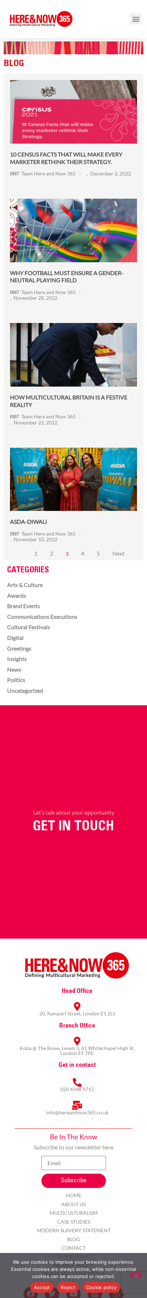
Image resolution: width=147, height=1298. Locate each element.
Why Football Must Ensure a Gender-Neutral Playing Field (66, 276)
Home (73, 1195)
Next (118, 553)
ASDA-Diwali (28, 521)
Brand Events (23, 605)
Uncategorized (25, 690)
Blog (73, 1239)
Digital (15, 637)
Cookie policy (101, 1287)
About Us (73, 1204)
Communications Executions (42, 616)
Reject (68, 1287)
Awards (16, 595)
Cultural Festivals (28, 626)
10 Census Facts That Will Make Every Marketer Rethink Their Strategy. (66, 158)
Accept (42, 1287)
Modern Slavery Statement (74, 1230)
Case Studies (73, 1222)
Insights (17, 658)
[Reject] (136, 1275)
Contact (74, 1248)
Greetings (19, 648)
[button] (136, 19)
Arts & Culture (25, 584)
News (14, 669)
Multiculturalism (74, 1213)
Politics (16, 679)
